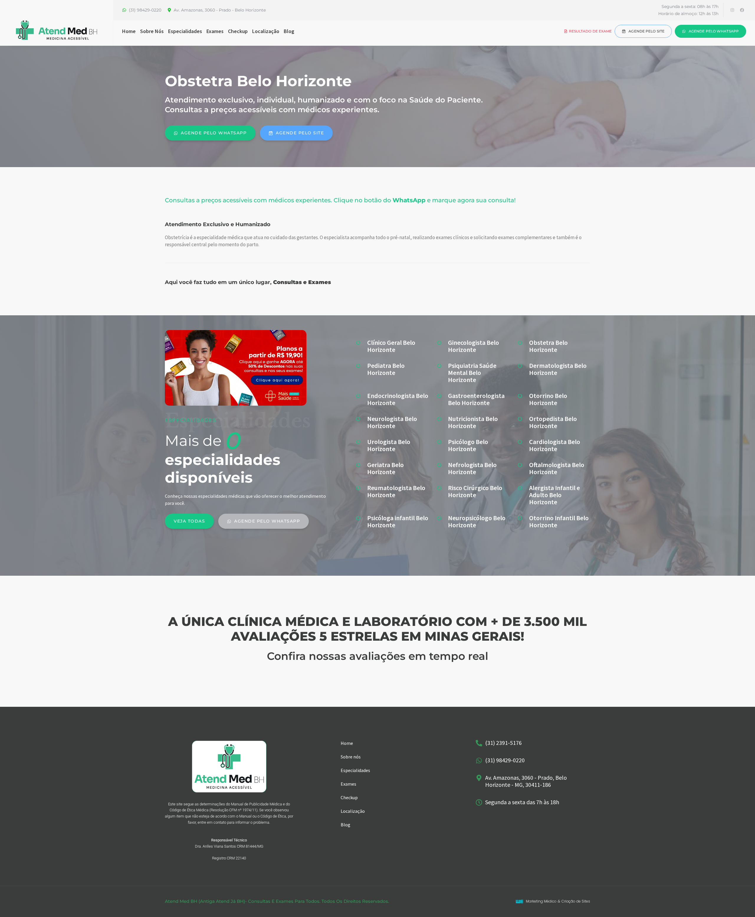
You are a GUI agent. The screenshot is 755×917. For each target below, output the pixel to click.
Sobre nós (152, 31)
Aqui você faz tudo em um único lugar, (248, 282)
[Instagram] (732, 10)
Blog (289, 31)
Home (129, 31)
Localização (265, 31)
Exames (215, 31)
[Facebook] (742, 10)
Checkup (238, 31)
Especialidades (185, 31)
